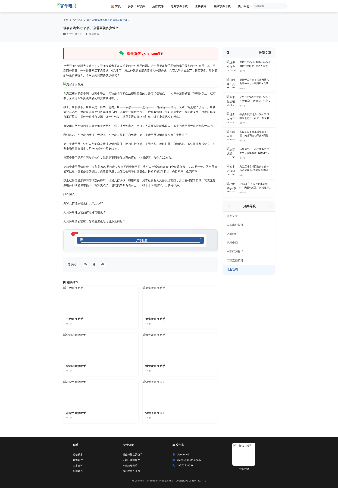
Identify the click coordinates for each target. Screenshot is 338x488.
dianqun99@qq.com (189, 459)
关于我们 (243, 6)
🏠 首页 (116, 6)
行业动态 (78, 19)
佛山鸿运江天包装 (132, 454)
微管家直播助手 (155, 366)
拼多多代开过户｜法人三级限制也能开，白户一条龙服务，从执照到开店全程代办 (254, 116)
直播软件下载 (222, 6)
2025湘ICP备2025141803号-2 (191, 480)
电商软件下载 (179, 6)
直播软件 (200, 6)
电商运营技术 (235, 251)
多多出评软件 (136, 6)
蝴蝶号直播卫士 (155, 413)
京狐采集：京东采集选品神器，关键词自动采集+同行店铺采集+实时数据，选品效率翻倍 (255, 133)
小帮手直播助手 (76, 413)
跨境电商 (232, 242)
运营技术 (78, 454)
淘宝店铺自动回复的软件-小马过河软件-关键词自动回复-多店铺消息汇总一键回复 (254, 168)
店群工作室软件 (131, 459)
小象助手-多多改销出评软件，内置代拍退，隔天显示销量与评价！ (254, 185)
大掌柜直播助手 (155, 319)
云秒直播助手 (74, 319)
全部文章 (232, 216)
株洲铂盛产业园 (131, 471)
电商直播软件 (235, 260)
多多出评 (78, 465)
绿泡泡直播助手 (76, 366)
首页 (65, 19)
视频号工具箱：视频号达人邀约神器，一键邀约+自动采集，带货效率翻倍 (255, 81)
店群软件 (158, 6)
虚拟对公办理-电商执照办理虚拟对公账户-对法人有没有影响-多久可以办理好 (254, 64)
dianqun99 (183, 454)
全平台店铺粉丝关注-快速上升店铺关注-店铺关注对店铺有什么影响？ (254, 99)
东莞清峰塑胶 (130, 465)
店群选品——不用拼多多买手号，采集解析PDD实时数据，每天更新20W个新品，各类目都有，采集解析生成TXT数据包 (254, 151)
